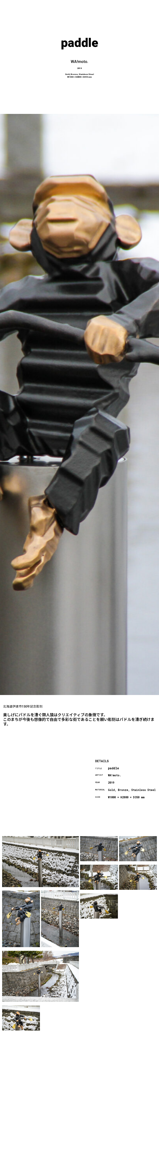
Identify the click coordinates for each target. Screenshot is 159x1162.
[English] (142, 1159)
